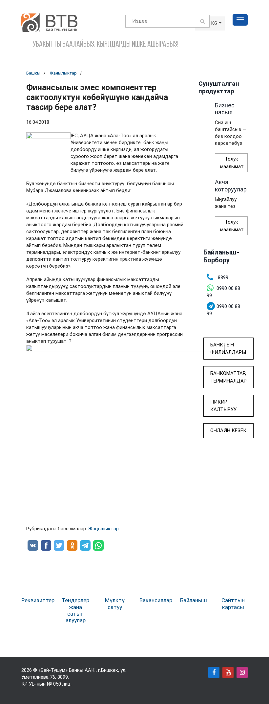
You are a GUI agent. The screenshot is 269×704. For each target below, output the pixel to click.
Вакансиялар (155, 600)
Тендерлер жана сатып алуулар (75, 610)
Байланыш (193, 600)
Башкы (33, 73)
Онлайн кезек (228, 430)
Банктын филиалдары (228, 348)
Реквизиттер (37, 600)
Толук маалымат (232, 162)
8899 (62, 677)
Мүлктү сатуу (115, 603)
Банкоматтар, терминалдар (228, 377)
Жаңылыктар (63, 73)
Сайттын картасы (233, 603)
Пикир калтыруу (223, 405)
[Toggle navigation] (240, 20)
